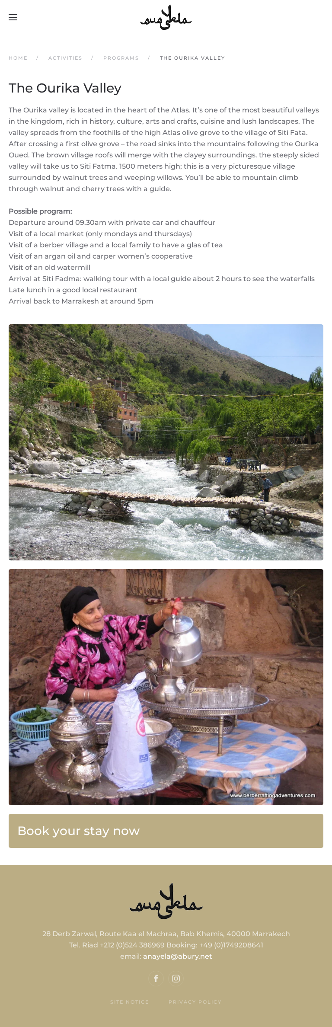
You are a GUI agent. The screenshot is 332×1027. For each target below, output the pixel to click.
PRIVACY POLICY (195, 1002)
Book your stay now (78, 830)
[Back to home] (166, 17)
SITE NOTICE (129, 1002)
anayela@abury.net (177, 956)
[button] (13, 17)
